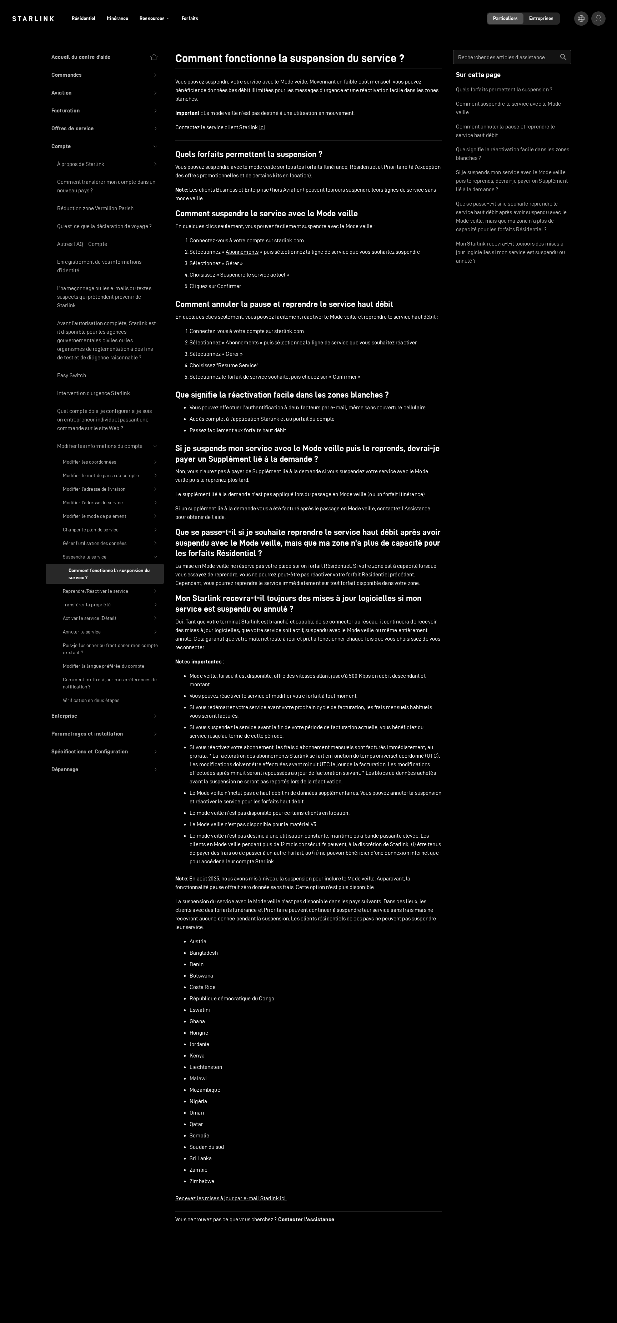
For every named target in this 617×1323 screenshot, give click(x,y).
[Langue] (581, 18)
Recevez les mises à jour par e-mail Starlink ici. (231, 1198)
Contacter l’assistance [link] (306, 1219)
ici (262, 127)
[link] (33, 18)
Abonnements (242, 252)
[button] (105, 75)
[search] (563, 57)
